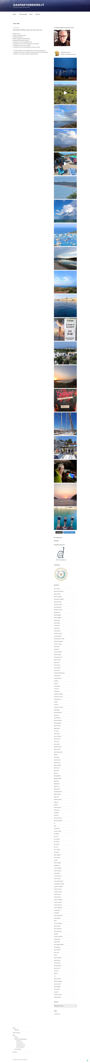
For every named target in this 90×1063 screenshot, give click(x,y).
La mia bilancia (17, 1049)
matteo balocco (57, 894)
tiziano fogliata (57, 986)
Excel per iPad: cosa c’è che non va (27, 30)
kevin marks (56, 810)
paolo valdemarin (58, 928)
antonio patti (57, 646)
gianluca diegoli (57, 765)
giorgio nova (56, 786)
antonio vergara (57, 654)
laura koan (56, 815)
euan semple (57, 744)
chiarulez (56, 683)
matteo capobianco (58, 899)
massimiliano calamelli (59, 883)
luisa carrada (57, 857)
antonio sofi (56, 649)
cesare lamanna (57, 678)
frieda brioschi (57, 762)
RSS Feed (16, 1029)
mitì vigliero (56, 912)
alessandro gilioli (57, 607)
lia (54, 823)
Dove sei (38, 14)
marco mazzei (57, 878)
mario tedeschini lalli (58, 881)
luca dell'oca (56, 841)
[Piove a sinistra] (65, 140)
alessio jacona (57, 612)
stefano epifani (57, 978)
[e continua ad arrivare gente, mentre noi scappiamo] (65, 163)
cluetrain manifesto (58, 694)
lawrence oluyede (58, 818)
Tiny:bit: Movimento (20, 1045)
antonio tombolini (58, 651)
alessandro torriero (58, 609)
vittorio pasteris (57, 997)
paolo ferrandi (57, 926)
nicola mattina (57, 918)
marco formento (57, 875)
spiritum (56, 973)
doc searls (56, 731)
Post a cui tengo (23, 14)
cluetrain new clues (58, 696)
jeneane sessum (57, 807)
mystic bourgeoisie (58, 915)
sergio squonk (57, 960)
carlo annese (57, 670)
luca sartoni (56, 844)
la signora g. (56, 812)
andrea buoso (57, 625)
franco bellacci (57, 760)
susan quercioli (57, 984)
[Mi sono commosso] (65, 329)
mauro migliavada (58, 907)
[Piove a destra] (65, 116)
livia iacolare (56, 828)
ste (54, 976)
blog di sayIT (56, 662)
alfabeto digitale (57, 615)
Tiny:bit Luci (19, 1040)
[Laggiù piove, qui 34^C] (65, 211)
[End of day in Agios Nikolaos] (65, 494)
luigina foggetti (57, 854)
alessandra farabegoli (59, 599)
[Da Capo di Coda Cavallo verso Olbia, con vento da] (65, 92)
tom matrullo (57, 989)
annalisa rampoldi (58, 633)
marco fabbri (57, 873)
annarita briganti (57, 636)
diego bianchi (57, 728)
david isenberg (57, 717)
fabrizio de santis (57, 746)
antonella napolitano (58, 641)
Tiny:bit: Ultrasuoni (20, 1046)
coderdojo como (57, 699)
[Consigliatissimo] (65, 400)
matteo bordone (57, 897)
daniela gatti (56, 709)
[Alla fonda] (65, 69)
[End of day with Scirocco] (65, 282)
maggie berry (57, 865)
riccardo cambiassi (58, 936)
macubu (56, 860)
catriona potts (57, 675)
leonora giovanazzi (58, 820)
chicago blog (57, 686)
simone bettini (57, 962)
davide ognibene (57, 723)
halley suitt (56, 796)
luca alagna (56, 833)
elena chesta (57, 733)
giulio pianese (57, 789)
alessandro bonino (58, 604)
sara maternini (57, 949)
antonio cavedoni (58, 644)
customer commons (58, 707)
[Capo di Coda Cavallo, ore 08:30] (65, 187)
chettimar (56, 680)
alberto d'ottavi (57, 593)
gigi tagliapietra (57, 775)
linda (55, 825)
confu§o (56, 702)
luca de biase (57, 839)
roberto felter (57, 941)
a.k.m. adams (57, 588)
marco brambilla (57, 868)
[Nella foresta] (65, 423)
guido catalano (57, 794)
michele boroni (57, 910)
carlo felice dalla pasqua (59, 673)
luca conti (56, 836)
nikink (55, 920)
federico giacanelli (58, 752)
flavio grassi (56, 757)
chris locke (56, 688)
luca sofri (56, 846)
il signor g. (56, 802)
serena (55, 955)
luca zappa (56, 852)
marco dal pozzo (57, 870)
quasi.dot (56, 933)
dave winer (56, 715)
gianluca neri (57, 767)
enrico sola (56, 741)
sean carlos (56, 952)
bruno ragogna (57, 667)
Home (14, 14)
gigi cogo (56, 773)
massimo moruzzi (58, 891)
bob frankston (57, 665)
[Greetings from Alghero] (65, 305)
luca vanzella (57, 849)
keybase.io (56, 540)
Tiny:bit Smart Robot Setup (20, 1039)
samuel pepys (57, 947)
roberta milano (57, 939)
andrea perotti (57, 630)
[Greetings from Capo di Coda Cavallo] (65, 376)
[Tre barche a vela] (65, 234)
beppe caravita (57, 659)
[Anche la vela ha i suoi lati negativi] (65, 447)
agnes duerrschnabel (58, 591)
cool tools (56, 704)
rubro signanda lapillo (58, 944)
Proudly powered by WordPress (20, 1059)
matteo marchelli (58, 902)
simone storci (57, 968)
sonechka (56, 970)
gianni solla (56, 770)
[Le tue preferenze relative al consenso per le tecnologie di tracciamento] (87, 1060)
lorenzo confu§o (57, 831)
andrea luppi (56, 628)
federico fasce (57, 749)
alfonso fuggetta (57, 617)
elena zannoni (57, 738)
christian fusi (57, 691)
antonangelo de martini (59, 638)
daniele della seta (58, 712)
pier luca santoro (57, 931)
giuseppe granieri (58, 791)
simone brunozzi (57, 965)
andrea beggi (57, 622)
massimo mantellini (58, 886)
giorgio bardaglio (57, 778)
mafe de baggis (57, 862)
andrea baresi (57, 620)
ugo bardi (56, 992)
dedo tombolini (57, 725)
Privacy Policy (57, 1013)
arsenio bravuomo (58, 657)
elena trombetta (57, 736)
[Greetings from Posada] (65, 258)
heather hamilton (58, 799)
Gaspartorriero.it (28, 4)
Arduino (16, 1037)
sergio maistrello (57, 957)
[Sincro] (65, 518)
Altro (31, 14)
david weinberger (58, 720)
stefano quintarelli (58, 981)
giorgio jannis (57, 783)
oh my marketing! (58, 923)
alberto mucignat (58, 596)
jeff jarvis (56, 804)
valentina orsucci (58, 994)
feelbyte (56, 754)
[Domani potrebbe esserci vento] (65, 471)
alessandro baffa (57, 601)
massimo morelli (57, 889)
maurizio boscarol (58, 905)
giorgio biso (56, 781)
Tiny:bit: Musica (19, 1042)
